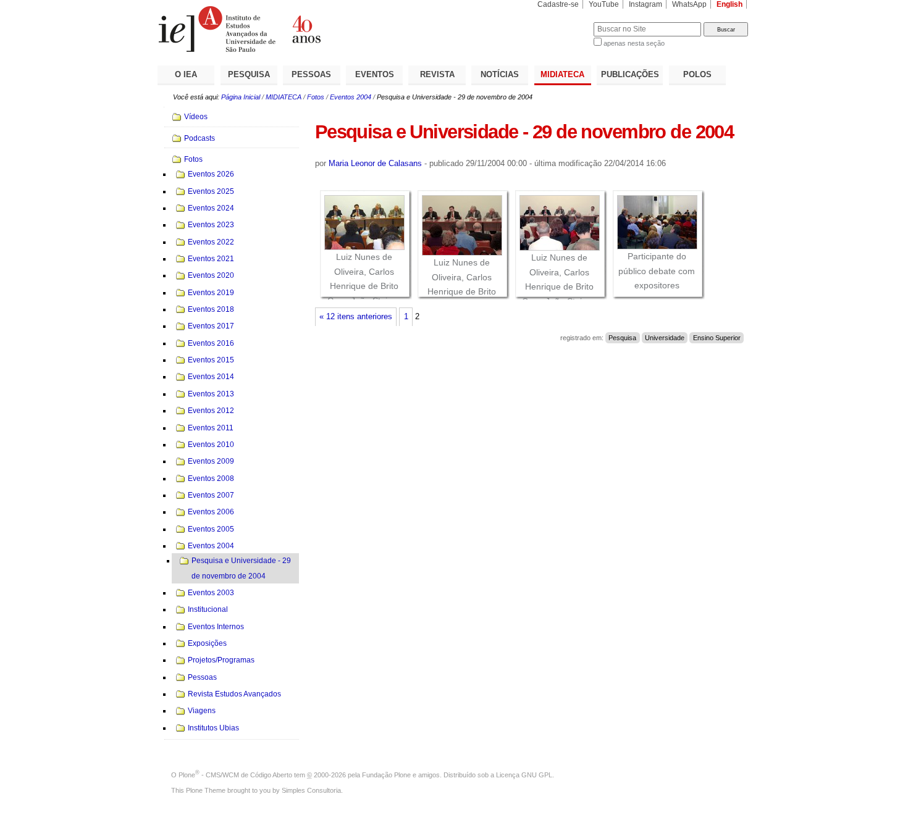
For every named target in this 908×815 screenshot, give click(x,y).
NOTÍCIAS (500, 74)
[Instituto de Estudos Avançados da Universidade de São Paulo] (306, 29)
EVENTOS (374, 74)
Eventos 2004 (350, 97)
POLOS (697, 74)
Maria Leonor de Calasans (375, 163)
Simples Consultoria (311, 790)
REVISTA (437, 74)
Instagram (645, 4)
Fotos (315, 97)
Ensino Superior (717, 337)
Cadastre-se (558, 4)
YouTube (604, 4)
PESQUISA (249, 74)
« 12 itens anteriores (355, 316)
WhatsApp (689, 4)
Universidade (664, 337)
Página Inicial (240, 97)
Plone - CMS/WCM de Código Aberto (235, 775)
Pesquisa (622, 337)
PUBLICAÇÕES (630, 74)
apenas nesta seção (634, 43)
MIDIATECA (562, 74)
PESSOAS (311, 74)
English (729, 4)
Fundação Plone (386, 775)
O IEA (186, 74)
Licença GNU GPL (524, 775)
